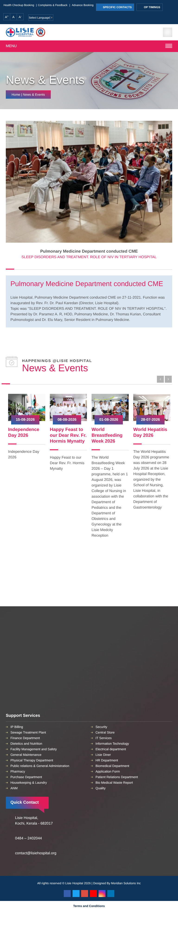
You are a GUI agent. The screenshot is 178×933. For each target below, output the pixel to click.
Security (101, 727)
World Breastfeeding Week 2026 (107, 435)
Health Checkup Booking (18, 5)
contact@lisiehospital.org (35, 853)
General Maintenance (25, 755)
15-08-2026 (25, 420)
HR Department (106, 760)
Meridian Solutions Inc (126, 883)
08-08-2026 (66, 420)
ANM (14, 788)
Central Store (104, 732)
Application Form (107, 771)
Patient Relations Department (116, 777)
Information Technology (112, 743)
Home (16, 94)
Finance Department (25, 738)
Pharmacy (17, 771)
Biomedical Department (112, 766)
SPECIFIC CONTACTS (117, 7)
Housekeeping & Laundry (28, 782)
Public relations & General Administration (39, 766)
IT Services (103, 738)
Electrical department (110, 749)
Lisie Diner (103, 755)
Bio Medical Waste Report (114, 782)
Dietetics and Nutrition (26, 743)
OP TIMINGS (151, 7)
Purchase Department (26, 777)
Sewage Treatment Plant (28, 732)
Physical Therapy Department (31, 760)
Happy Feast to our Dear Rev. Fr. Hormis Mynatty (68, 435)
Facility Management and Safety (33, 749)
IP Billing (16, 727)
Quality (100, 788)
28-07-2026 (150, 420)
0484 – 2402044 (28, 838)
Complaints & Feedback (52, 5)
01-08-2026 (108, 420)
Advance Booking (82, 5)
